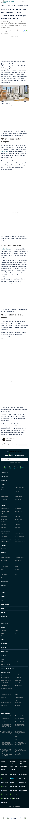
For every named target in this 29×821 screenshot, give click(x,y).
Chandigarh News (5, 517)
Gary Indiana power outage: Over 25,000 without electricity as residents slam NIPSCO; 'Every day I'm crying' (7, 731)
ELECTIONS (3, 653)
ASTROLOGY (4, 551)
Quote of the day (5, 683)
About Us (3, 767)
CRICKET (3, 490)
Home (2, 5)
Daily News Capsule (6, 465)
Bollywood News (5, 539)
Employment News (19, 563)
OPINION (3, 618)
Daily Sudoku (4, 667)
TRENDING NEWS (5, 678)
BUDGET (3, 606)
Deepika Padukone (5, 689)
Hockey (2, 639)
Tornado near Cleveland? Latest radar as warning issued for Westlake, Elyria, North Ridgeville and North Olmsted (7, 749)
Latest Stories (5, 719)
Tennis (16, 639)
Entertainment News (6, 708)
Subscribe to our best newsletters (14, 461)
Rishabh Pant (4, 505)
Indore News (4, 522)
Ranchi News (4, 533)
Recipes (16, 578)
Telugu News (4, 711)
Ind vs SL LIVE (18, 505)
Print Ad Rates (13, 772)
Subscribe (24, 2)
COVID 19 (3, 661)
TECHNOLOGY (4, 630)
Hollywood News (19, 539)
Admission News (5, 561)
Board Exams (18, 561)
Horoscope (3, 554)
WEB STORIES (4, 587)
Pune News (17, 530)
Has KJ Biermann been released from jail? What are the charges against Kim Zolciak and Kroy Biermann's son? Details (7, 758)
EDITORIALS (4, 622)
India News (20, 5)
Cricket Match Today (19, 493)
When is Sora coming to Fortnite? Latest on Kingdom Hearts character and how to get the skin (20, 748)
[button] (2, 2)
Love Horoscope (18, 691)
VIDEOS (3, 602)
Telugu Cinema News (6, 545)
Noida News (17, 528)
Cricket (13, 5)
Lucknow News (18, 525)
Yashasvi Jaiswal (18, 502)
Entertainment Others (20, 547)
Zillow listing (6, 249)
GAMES (3, 665)
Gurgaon (4, 151)
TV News (17, 545)
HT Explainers (18, 714)
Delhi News (3, 520)
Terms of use (23, 767)
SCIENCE (3, 614)
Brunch (16, 572)
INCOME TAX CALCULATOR (7, 674)
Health (2, 578)
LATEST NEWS (4, 479)
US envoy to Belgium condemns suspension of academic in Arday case (7, 739)
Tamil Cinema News (19, 542)
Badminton (3, 636)
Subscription (4, 772)
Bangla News (18, 708)
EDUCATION (4, 558)
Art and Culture (4, 572)
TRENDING (3, 591)
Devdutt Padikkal (19, 500)
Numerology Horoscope (6, 694)
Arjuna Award (18, 683)
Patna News (3, 530)
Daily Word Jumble (5, 670)
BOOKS (3, 645)
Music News (4, 542)
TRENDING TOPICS (5, 698)
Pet (1, 583)
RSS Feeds (12, 775)
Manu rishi (17, 689)
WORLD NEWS (4, 483)
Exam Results (4, 566)
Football (16, 636)
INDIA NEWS (4, 486)
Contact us (12, 767)
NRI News (3, 714)
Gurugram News (18, 520)
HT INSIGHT (4, 649)
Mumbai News (4, 528)
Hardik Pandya (4, 502)
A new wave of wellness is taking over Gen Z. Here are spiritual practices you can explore (20, 758)
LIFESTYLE (3, 570)
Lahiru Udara (18, 508)
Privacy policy (4, 770)
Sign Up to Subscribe (14, 469)
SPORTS (3, 634)
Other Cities (17, 533)
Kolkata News (4, 525)
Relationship (4, 580)
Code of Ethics (23, 772)
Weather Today (13, 770)
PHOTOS (3, 599)
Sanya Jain (5, 33)
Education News (18, 566)
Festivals (17, 575)
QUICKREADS (4, 657)
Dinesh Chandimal (5, 508)
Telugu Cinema (18, 706)
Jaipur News (17, 522)
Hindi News (17, 711)
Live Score (3, 496)
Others (2, 642)
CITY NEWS (3, 512)
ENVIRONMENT (5, 610)
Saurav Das (17, 681)
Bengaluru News (5, 514)
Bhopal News (18, 514)
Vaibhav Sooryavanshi (6, 686)
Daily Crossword (18, 667)
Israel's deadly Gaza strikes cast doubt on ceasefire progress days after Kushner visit (20, 740)
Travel (16, 580)
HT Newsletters (23, 770)
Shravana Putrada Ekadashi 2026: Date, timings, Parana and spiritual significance (20, 729)
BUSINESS (3, 595)
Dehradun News (18, 517)
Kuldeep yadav (18, 686)
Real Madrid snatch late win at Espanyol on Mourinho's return (7, 723)
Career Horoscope (5, 691)
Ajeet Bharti (3, 681)
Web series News (5, 547)
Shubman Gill (4, 500)
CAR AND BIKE (4, 626)
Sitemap (3, 775)
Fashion (2, 575)
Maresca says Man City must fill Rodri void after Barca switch (20, 723)
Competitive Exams (5, 563)
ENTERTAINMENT (5, 537)
